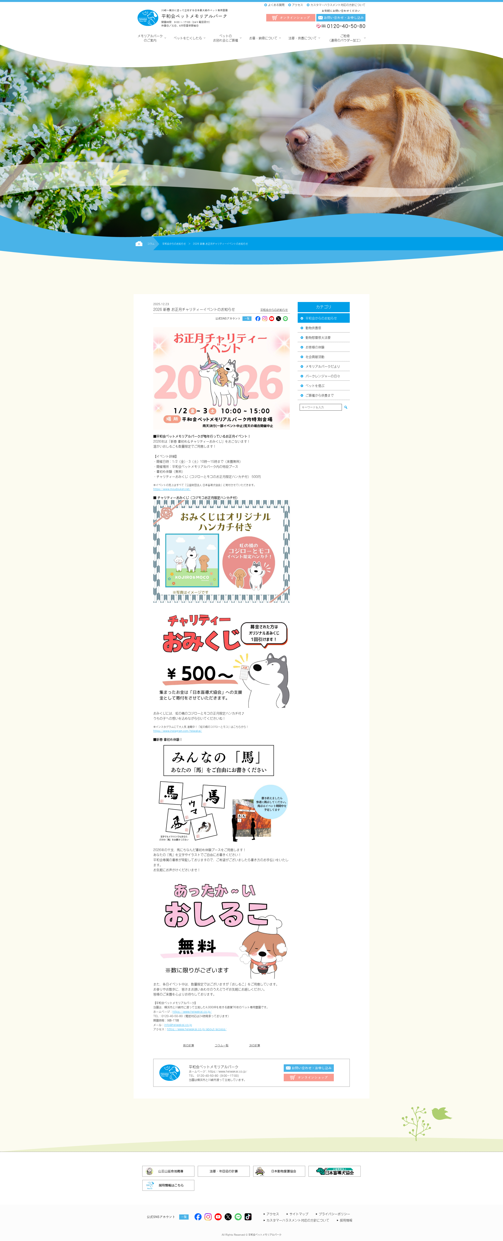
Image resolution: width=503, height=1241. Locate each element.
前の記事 (188, 1045)
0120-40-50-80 (346, 26)
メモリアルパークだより (323, 366)
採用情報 (346, 1220)
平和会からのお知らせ (274, 309)
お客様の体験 (315, 347)
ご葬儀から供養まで (320, 395)
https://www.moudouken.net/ (172, 488)
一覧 (247, 318)
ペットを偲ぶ (315, 385)
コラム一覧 (222, 1045)
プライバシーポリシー (334, 1213)
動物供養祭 (313, 327)
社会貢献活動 (315, 356)
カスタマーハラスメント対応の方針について (297, 1220)
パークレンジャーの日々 (323, 376)
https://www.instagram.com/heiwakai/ (177, 730)
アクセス (272, 1213)
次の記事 (254, 1045)
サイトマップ (298, 1213)
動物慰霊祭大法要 (318, 337)
